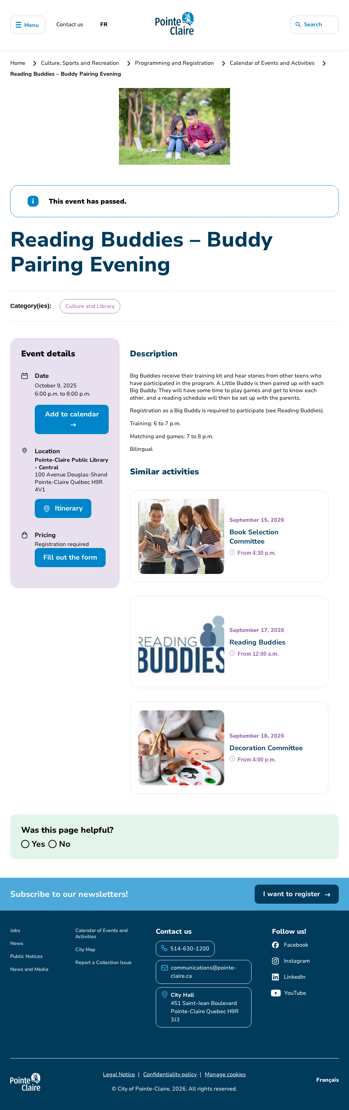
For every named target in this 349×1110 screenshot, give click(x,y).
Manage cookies (225, 1074)
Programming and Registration (174, 63)
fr (104, 24)
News (16, 943)
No (63, 844)
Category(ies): (30, 305)
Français (327, 1080)
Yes (37, 844)
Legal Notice (119, 1074)
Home (18, 63)
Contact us (69, 24)
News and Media (29, 969)
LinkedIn (295, 977)
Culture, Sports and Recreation (80, 63)
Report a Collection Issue (103, 962)
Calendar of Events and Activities (272, 63)
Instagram (297, 961)
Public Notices (26, 956)
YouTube (295, 993)
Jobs (15, 930)
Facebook (296, 945)
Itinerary (68, 508)
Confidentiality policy (170, 1074)
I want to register (292, 894)
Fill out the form (70, 557)
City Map (85, 949)
